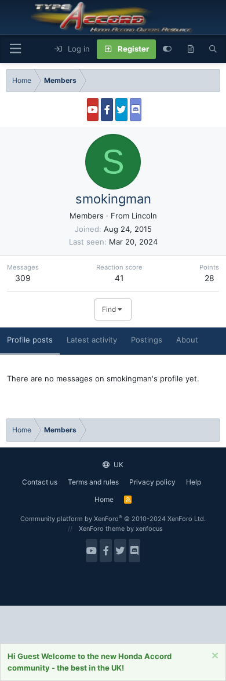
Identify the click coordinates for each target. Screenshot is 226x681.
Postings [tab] (146, 339)
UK (117, 464)
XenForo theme (102, 529)
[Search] (213, 49)
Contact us (39, 482)
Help (193, 482)
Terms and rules (93, 482)
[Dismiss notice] (213, 657)
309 (23, 278)
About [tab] (187, 339)
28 (209, 278)
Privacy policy (152, 482)
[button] (15, 49)
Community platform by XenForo (113, 519)
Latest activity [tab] (92, 339)
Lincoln (144, 215)
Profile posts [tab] (30, 339)
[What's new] (190, 49)
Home (104, 499)
